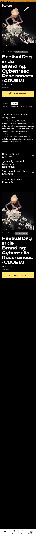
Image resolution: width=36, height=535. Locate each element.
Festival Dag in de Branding (21, 107)
